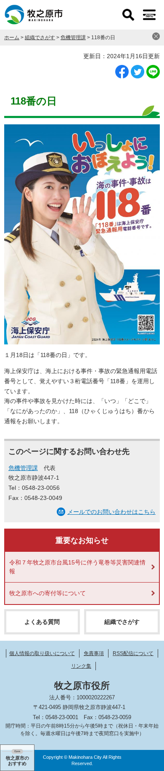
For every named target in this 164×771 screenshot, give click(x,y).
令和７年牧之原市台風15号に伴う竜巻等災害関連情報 (77, 567)
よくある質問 (42, 621)
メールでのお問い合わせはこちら (111, 511)
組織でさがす (40, 37)
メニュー (149, 14)
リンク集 (81, 666)
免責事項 (94, 653)
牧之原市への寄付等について (47, 593)
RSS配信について (133, 653)
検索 (128, 14)
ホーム (11, 37)
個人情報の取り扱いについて (42, 653)
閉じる (156, 36)
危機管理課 (73, 37)
